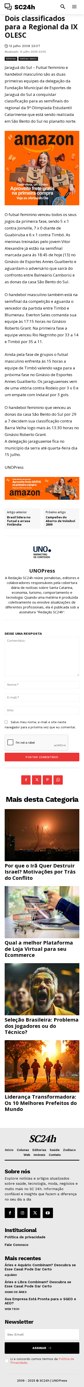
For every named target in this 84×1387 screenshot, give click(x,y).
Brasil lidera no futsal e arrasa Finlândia (19, 521)
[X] (36, 780)
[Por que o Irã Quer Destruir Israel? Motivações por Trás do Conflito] (42, 835)
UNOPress (42, 570)
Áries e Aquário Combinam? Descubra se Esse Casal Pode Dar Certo (40, 1267)
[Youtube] (48, 1213)
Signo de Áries (15, 1292)
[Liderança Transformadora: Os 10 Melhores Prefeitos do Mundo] (42, 1066)
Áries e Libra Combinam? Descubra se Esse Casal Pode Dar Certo (38, 1284)
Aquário (11, 1275)
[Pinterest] (47, 780)
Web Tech (12, 1309)
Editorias (11, 58)
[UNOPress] (42, 552)
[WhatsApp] (58, 780)
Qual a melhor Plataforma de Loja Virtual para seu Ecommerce (39, 948)
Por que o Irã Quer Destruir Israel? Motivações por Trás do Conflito (40, 871)
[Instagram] (22, 1213)
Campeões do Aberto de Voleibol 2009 (60, 521)
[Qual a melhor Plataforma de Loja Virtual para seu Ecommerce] (42, 912)
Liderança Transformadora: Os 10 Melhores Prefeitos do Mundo (41, 1102)
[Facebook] (26, 780)
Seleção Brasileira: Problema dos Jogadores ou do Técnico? (42, 1025)
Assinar (39, 1348)
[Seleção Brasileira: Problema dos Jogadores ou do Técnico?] (42, 989)
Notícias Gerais (28, 58)
